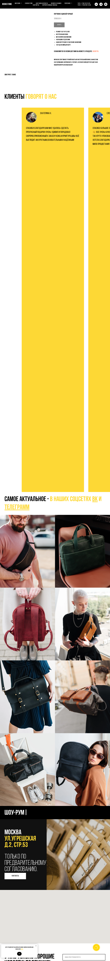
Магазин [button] (17, 3)
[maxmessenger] (105, 4)
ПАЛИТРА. (96, 51)
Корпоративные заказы (49, 5)
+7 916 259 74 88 (86, 5)
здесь (22, 949)
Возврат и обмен (56, 3)
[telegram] (101, 4)
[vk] (96, 4)
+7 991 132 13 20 (85, 3)
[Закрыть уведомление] (36, 946)
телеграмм (17, 507)
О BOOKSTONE (29, 3)
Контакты (36, 5)
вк (95, 499)
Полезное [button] (68, 3)
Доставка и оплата (42, 3)
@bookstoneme (27, 551)
